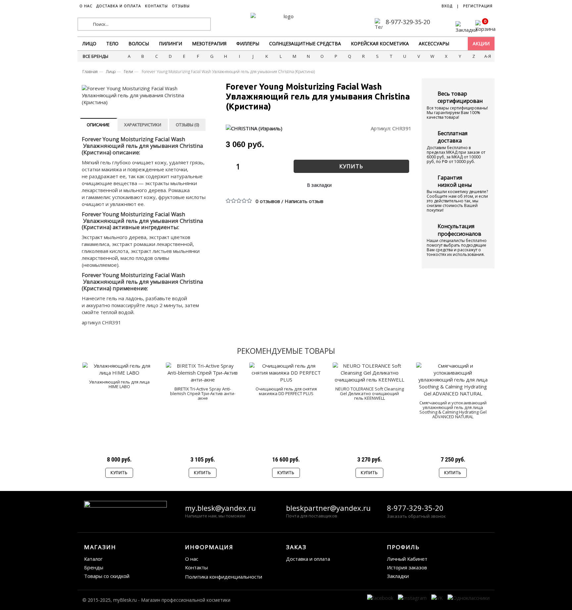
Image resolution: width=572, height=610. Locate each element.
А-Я (487, 56)
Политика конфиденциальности (223, 576)
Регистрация (478, 5)
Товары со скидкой (106, 576)
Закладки (398, 576)
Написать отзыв (304, 201)
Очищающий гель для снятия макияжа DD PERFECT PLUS (286, 391)
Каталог (93, 558)
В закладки (319, 185)
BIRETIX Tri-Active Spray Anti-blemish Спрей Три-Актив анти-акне (202, 393)
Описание (98, 125)
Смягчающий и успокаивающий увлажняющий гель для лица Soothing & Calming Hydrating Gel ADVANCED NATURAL (453, 410)
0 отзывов (268, 201)
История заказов (407, 567)
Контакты (196, 567)
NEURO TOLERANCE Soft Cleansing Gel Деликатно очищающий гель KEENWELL (369, 393)
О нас (191, 558)
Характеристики (142, 125)
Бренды (93, 567)
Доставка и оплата (308, 558)
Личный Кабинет (407, 558)
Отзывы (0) (187, 125)
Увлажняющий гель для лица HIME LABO (119, 384)
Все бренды (95, 56)
